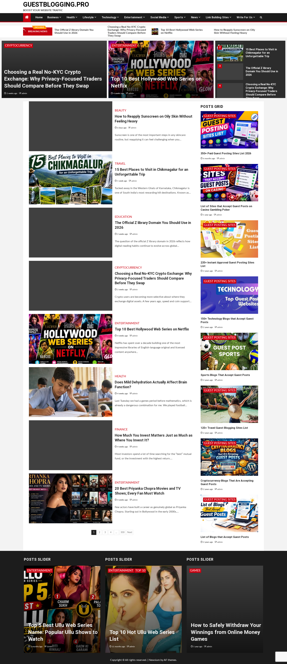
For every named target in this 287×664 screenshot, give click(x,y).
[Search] (261, 17)
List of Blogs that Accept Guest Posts (225, 537)
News (194, 17)
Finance (121, 429)
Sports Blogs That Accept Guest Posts (225, 375)
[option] (54, 69)
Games (199, 570)
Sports (178, 17)
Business (53, 17)
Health (71, 17)
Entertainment (133, 17)
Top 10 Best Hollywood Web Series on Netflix (156, 31)
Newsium (154, 660)
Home (39, 17)
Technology (109, 17)
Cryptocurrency (18, 45)
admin (24, 93)
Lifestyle (88, 17)
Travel (120, 163)
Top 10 (117, 570)
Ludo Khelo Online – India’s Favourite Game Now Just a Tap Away (228, 632)
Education (123, 216)
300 (123, 532)
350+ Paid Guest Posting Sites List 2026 (226, 153)
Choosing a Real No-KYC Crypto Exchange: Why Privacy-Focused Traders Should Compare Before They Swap (101, 31)
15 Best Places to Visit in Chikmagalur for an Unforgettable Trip (261, 31)
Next (129, 532)
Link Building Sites (217, 17)
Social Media (158, 17)
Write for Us (244, 17)
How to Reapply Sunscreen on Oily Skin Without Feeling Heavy (208, 31)
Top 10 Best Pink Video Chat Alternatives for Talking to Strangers (147, 632)
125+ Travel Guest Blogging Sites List (224, 427)
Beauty (120, 110)
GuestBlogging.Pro (56, 4)
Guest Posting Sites (220, 116)
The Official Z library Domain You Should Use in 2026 (262, 71)
